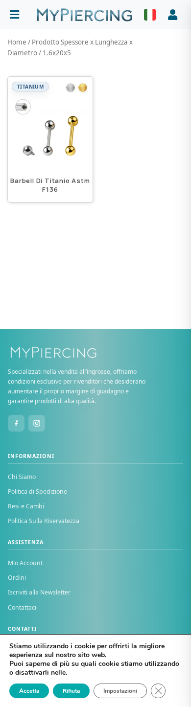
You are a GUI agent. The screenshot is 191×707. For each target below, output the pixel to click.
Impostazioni (120, 691)
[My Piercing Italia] (95, 352)
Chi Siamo (22, 477)
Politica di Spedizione (37, 491)
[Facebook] (16, 423)
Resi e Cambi (26, 506)
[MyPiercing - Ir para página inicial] (84, 15)
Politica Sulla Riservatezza (43, 521)
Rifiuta (71, 691)
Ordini (17, 577)
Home (16, 42)
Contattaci (22, 607)
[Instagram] (36, 423)
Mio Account (25, 563)
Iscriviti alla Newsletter (39, 592)
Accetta (29, 691)
